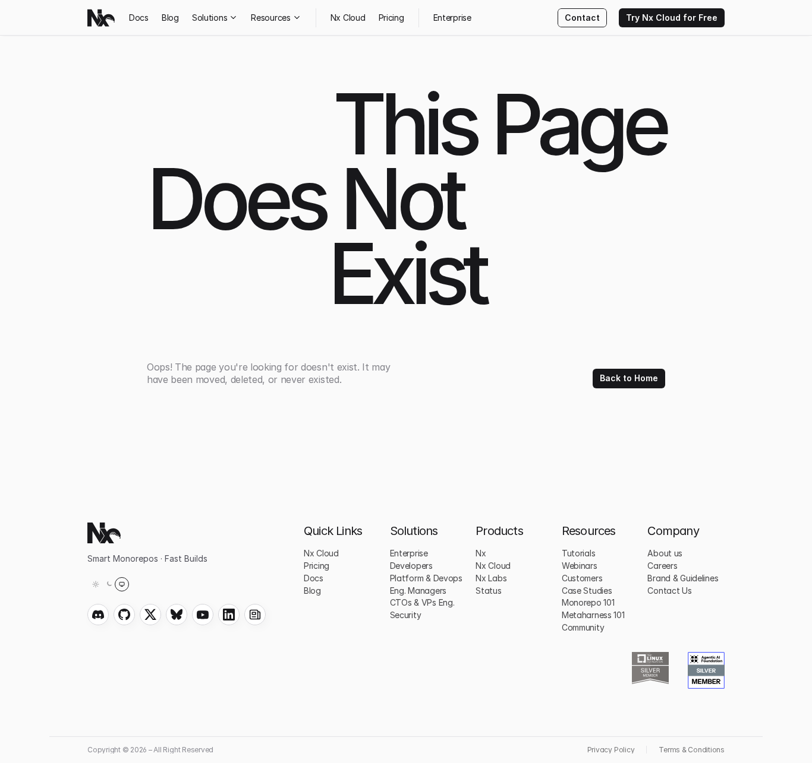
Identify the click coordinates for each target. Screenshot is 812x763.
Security (405, 615)
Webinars (579, 566)
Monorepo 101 (588, 602)
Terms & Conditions (692, 749)
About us (664, 553)
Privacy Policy (611, 749)
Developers (411, 566)
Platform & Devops (426, 578)
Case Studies (587, 590)
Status (488, 590)
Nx (481, 553)
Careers (662, 566)
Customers (582, 578)
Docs (139, 17)
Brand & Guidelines (682, 578)
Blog (170, 17)
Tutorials (578, 553)
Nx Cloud (348, 17)
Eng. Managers (418, 590)
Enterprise (452, 17)
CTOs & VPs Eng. (422, 602)
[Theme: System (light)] (108, 584)
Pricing (391, 17)
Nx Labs (491, 578)
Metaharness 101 (593, 615)
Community (583, 627)
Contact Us (669, 590)
